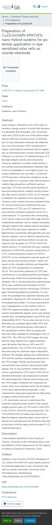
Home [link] (5, 16)
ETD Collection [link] (12, 20)
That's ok (7, 520)
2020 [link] (5, 100)
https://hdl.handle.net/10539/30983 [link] (20, 486)
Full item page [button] (13, 503)
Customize (30, 520)
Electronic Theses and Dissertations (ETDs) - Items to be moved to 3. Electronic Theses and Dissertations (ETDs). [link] (25, 16)
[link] (26, 90)
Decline (18, 520)
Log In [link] (44, 6)
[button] (16, 6)
